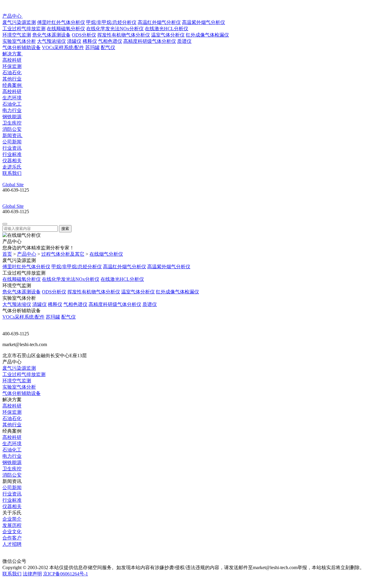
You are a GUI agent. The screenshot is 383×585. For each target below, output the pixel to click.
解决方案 (12, 53)
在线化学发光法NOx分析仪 (115, 28)
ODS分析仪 (84, 34)
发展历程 (12, 525)
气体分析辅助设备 (21, 47)
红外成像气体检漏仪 (207, 34)
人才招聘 (12, 544)
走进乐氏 (12, 166)
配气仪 (108, 47)
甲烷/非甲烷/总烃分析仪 (111, 22)
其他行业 (12, 78)
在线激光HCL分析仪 (166, 28)
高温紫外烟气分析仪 (203, 22)
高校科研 (12, 60)
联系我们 (12, 173)
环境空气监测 (16, 34)
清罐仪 (74, 41)
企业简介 (12, 519)
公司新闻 (12, 141)
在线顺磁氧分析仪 (66, 28)
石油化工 (12, 104)
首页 (7, 254)
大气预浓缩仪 (51, 41)
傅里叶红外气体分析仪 (61, 22)
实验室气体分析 (19, 41)
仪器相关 (12, 160)
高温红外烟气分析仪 (159, 22)
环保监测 (12, 66)
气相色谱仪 (110, 41)
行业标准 (12, 154)
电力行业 (12, 110)
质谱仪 (184, 41)
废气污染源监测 (19, 22)
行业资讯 (12, 148)
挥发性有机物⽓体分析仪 (123, 34)
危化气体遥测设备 (51, 34)
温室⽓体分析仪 (168, 34)
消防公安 (12, 129)
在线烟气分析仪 (106, 254)
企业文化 (12, 531)
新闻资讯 (12, 135)
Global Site (13, 184)
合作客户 (12, 537)
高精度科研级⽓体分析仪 (149, 41)
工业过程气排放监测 (23, 28)
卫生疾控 (12, 122)
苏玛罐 (92, 47)
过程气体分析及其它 (62, 254)
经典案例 (12, 85)
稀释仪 (90, 41)
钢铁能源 (12, 116)
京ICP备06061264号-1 (65, 573)
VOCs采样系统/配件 (63, 47)
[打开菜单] (4, 224)
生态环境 (12, 97)
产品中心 (12, 16)
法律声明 (32, 573)
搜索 (65, 228)
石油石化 (12, 72)
